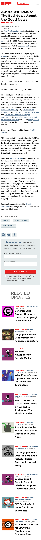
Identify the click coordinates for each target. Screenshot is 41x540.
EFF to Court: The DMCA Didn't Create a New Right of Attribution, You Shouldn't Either (26, 407)
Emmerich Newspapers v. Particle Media (23, 354)
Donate (23, 3)
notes (19, 31)
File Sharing (8, 226)
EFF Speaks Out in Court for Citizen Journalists (25, 507)
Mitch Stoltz (25, 500)
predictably (25, 46)
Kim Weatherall (10, 31)
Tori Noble (27, 396)
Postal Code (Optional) (12, 253)
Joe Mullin (33, 306)
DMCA (3, 48)
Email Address (9, 261)
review (4, 41)
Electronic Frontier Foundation (7, 3)
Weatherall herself (9, 110)
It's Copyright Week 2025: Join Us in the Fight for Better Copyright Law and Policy (26, 459)
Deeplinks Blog (21, 306)
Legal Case (19, 349)
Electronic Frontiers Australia (27, 112)
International (21, 220)
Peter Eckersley (16, 158)
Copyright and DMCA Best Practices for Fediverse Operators (26, 337)
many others (33, 120)
